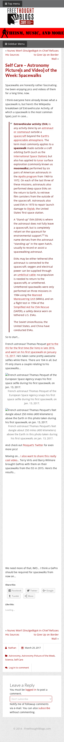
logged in (30, 689)
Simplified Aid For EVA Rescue (31, 307)
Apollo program (27, 176)
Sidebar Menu (16, 44)
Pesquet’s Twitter (33, 445)
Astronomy (15, 655)
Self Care (18, 659)
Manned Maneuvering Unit (28, 297)
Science (9, 659)
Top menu (13, 3)
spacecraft (20, 136)
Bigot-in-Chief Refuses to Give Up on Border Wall (45, 54)
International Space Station (30, 156)
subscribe (44, 708)
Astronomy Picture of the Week (38, 655)
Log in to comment (19, 667)
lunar (40, 160)
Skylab (31, 208)
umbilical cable (26, 274)
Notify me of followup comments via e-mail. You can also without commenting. (30, 708)
